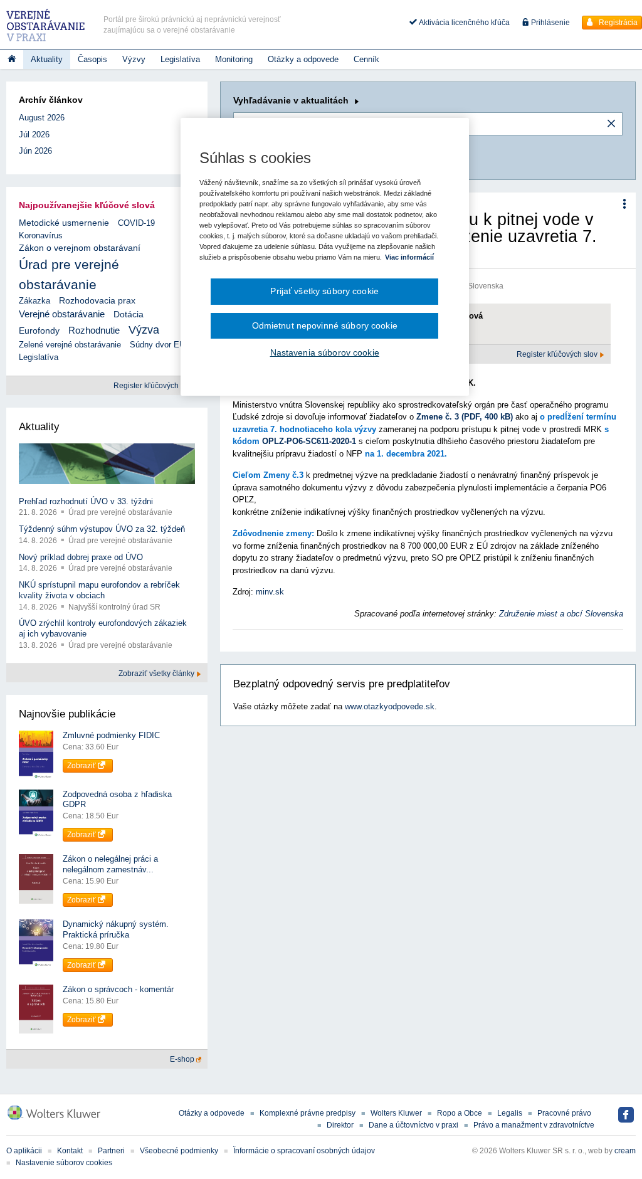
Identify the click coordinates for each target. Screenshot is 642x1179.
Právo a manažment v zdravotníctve (533, 1125)
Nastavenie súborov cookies (64, 1162)
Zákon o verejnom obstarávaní (79, 248)
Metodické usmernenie (64, 223)
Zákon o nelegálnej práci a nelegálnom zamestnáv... (110, 864)
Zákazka (34, 300)
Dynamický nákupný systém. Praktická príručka (116, 929)
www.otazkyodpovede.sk (389, 706)
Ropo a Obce (459, 1113)
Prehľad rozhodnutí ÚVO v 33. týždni (86, 501)
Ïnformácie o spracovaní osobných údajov (304, 1150)
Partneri (111, 1150)
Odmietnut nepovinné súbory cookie (324, 325)
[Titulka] (11, 59)
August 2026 (42, 117)
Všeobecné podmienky (179, 1150)
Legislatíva (180, 59)
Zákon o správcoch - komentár (118, 989)
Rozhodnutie (94, 330)
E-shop (183, 1059)
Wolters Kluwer (396, 1113)
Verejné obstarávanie (62, 314)
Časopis (92, 59)
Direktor (340, 1125)
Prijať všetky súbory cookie (324, 291)
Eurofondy (39, 330)
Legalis (509, 1113)
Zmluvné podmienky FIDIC (111, 735)
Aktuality (47, 59)
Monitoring (234, 59)
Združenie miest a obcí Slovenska (561, 613)
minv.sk (270, 591)
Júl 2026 (34, 134)
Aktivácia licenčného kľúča (463, 22)
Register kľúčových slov (558, 354)
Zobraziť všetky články (157, 673)
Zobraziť (82, 765)
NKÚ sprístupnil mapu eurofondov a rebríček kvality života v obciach (99, 590)
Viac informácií (409, 257)
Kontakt (70, 1150)
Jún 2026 (35, 151)
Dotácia (128, 314)
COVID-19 (136, 223)
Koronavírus (41, 235)
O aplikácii (24, 1150)
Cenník (366, 59)
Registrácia (617, 22)
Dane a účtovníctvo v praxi (413, 1125)
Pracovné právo (564, 1113)
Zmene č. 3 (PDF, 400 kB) (464, 416)
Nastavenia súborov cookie (324, 352)
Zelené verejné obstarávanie (70, 344)
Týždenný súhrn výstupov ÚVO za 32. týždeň (102, 529)
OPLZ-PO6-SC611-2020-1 (309, 441)
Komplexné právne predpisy (307, 1113)
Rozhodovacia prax (97, 300)
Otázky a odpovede (303, 59)
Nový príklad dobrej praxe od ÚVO (81, 557)
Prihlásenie (549, 22)
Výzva (144, 330)
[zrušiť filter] (611, 124)
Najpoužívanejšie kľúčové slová (87, 205)
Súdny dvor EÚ (157, 344)
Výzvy (133, 59)
